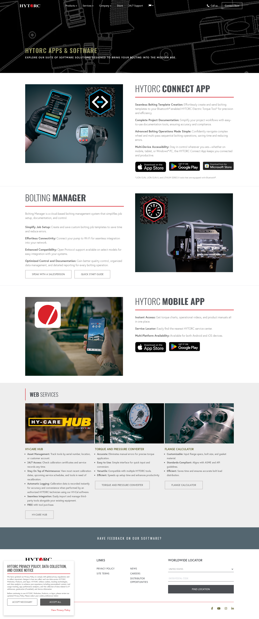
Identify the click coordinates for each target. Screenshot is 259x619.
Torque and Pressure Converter (122, 485)
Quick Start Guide (92, 274)
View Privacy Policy (60, 610)
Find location (201, 589)
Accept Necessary (22, 602)
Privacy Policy (106, 568)
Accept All (55, 602)
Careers (135, 573)
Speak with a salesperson (48, 274)
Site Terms (103, 573)
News (133, 568)
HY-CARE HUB (39, 514)
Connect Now (232, 5)
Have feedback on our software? (129, 538)
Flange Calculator (183, 485)
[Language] (151, 5)
